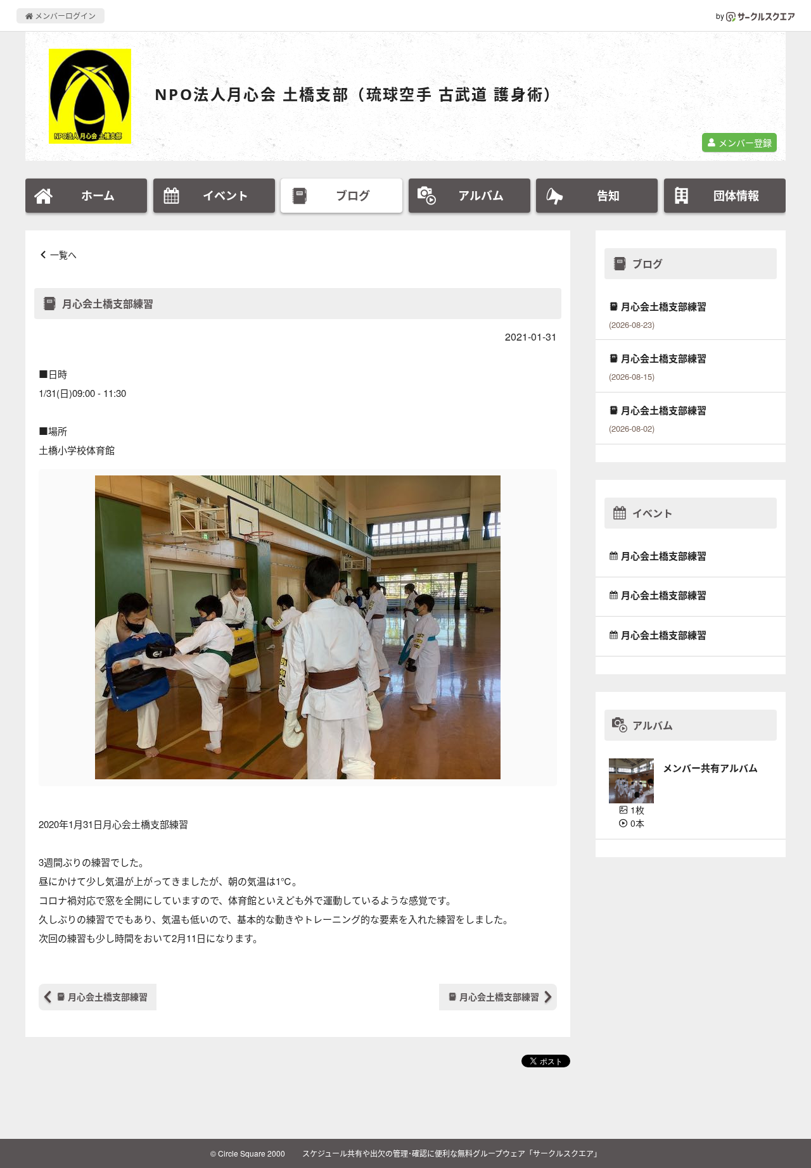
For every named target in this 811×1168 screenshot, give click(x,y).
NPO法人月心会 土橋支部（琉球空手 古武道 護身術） (358, 94)
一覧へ (63, 254)
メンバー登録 (744, 142)
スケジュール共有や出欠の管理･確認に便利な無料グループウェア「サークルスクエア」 (451, 1153)
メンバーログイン (64, 15)
